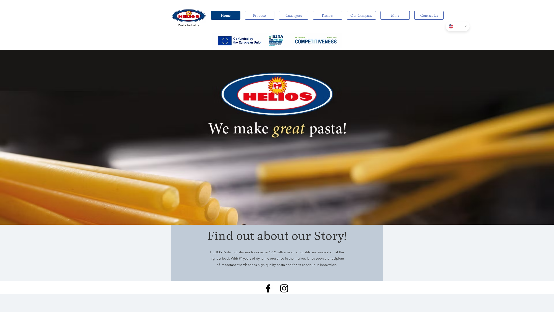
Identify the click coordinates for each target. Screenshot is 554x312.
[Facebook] (268, 288)
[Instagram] (284, 288)
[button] (277, 40)
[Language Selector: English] (458, 26)
